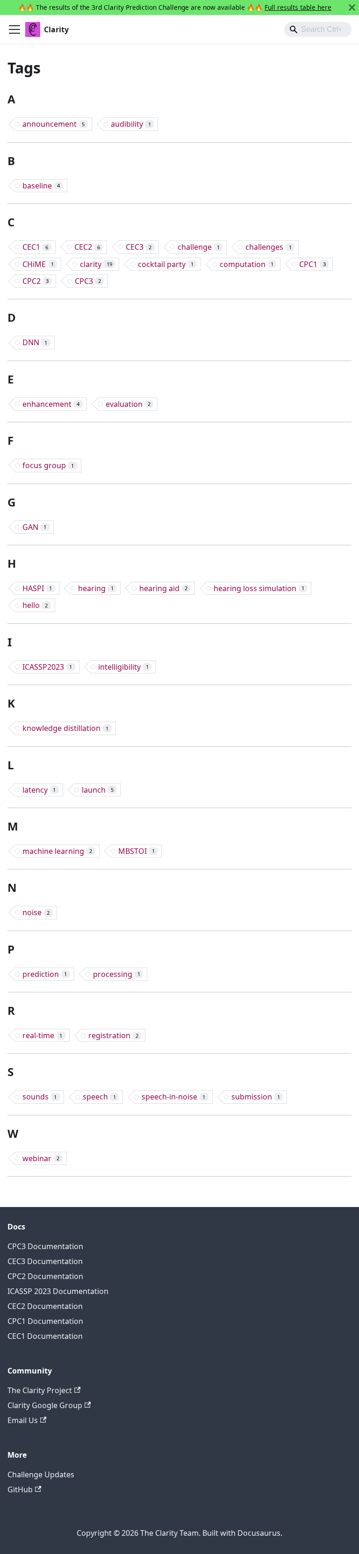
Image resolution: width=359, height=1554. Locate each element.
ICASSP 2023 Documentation (57, 1291)
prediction (44, 974)
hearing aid (163, 588)
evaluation (128, 404)
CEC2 (87, 247)
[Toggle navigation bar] (14, 29)
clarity (96, 264)
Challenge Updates (40, 1474)
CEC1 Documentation (45, 1336)
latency (39, 790)
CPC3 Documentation (45, 1246)
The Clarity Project (39, 1390)
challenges (268, 247)
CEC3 (138, 247)
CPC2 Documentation (45, 1276)
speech (99, 1096)
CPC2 (35, 281)
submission (255, 1096)
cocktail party (166, 264)
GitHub (20, 1489)
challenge (199, 247)
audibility (131, 124)
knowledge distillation (65, 728)
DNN (34, 342)
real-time (42, 1035)
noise (36, 912)
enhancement (50, 404)
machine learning (57, 851)
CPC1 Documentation (45, 1321)
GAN (34, 527)
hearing (96, 588)
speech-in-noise (173, 1096)
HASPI (37, 588)
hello (35, 605)
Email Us (22, 1420)
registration (113, 1035)
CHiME (38, 264)
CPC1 (312, 264)
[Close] (352, 7)
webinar (40, 1158)
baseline (41, 186)
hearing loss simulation (259, 588)
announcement (53, 124)
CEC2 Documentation (45, 1306)
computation (246, 264)
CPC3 (88, 281)
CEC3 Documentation (45, 1261)
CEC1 (35, 247)
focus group (48, 465)
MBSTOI (136, 851)
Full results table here (298, 7)
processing (116, 974)
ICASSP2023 (47, 667)
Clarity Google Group (44, 1405)
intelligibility (123, 667)
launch (98, 790)
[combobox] (318, 29)
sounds (39, 1096)
